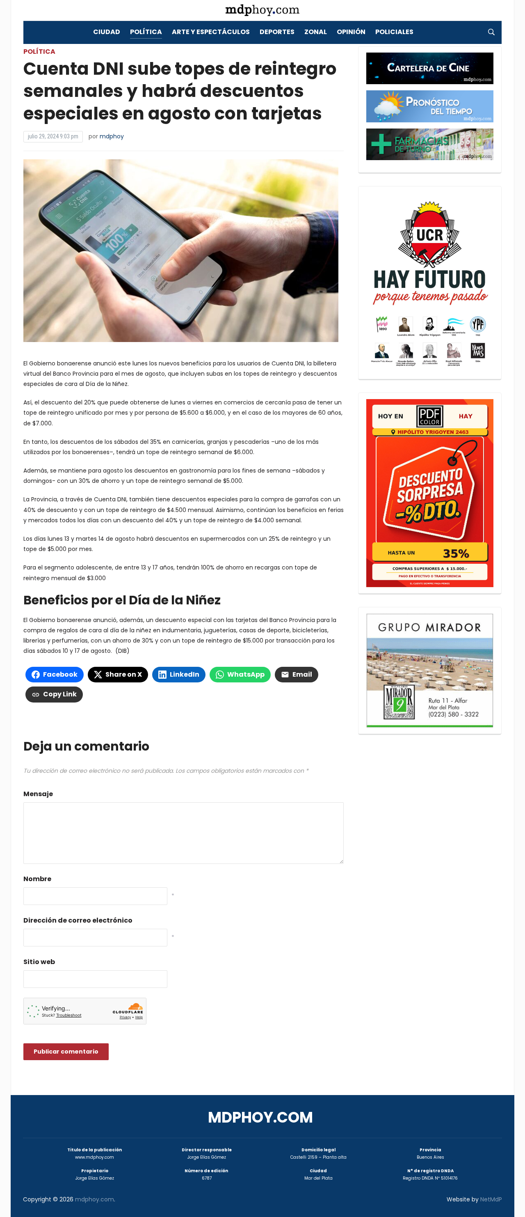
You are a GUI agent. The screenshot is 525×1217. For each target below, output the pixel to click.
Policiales (394, 32)
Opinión (351, 32)
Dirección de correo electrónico (77, 920)
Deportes (277, 32)
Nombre (37, 879)
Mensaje (38, 794)
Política (146, 32)
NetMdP (491, 1199)
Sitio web (39, 962)
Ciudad (106, 32)
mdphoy (112, 136)
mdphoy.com (260, 1117)
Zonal (315, 32)
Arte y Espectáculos (211, 32)
